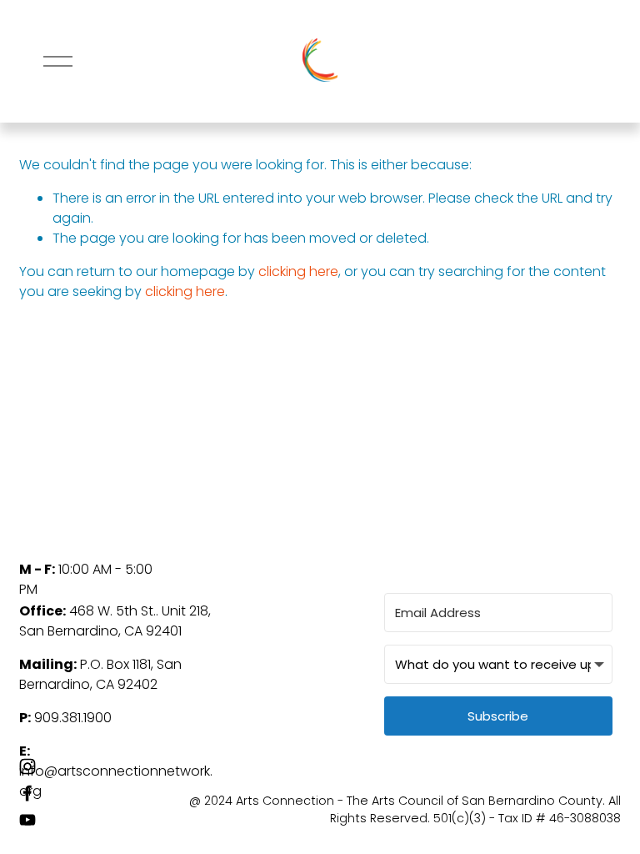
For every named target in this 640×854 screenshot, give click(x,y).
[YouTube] (27, 819)
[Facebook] (27, 793)
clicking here (298, 271)
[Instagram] (27, 766)
